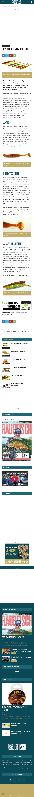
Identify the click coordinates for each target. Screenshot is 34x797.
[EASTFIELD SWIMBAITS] (6, 369)
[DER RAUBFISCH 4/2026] (17, 441)
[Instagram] (14, 780)
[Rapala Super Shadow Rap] (6, 354)
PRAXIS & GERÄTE (6, 6)
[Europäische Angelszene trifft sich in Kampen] (6, 659)
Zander (11, 314)
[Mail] (19, 780)
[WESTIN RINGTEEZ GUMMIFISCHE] (6, 385)
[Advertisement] (17, 27)
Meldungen (14, 661)
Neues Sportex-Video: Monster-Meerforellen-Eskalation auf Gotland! (21, 650)
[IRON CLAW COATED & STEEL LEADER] (17, 694)
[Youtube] (23, 780)
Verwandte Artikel (8, 339)
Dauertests (4, 704)
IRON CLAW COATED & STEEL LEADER (14, 708)
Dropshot (18, 312)
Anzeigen (13, 653)
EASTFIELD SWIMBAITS (18, 367)
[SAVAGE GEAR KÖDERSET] (6, 361)
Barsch (12, 312)
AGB (10, 786)
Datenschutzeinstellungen (26, 786)
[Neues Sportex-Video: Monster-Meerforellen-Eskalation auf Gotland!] (6, 651)
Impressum (4, 786)
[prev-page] (3, 391)
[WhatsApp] (14, 55)
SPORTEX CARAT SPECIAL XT (25, 332)
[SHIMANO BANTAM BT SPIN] (6, 725)
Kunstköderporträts (15, 6)
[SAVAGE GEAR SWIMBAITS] (6, 346)
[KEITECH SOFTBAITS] (6, 377)
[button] (2, 2)
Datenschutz (15, 786)
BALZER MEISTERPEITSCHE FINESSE (20, 731)
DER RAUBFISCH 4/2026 (8, 419)
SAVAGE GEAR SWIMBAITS (19, 344)
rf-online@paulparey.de (23, 768)
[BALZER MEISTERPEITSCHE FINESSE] (6, 733)
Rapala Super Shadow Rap (19, 352)
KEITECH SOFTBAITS (17, 375)
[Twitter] (7, 55)
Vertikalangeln (5, 314)
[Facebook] (3, 55)
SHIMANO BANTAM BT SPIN (18, 723)
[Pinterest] (11, 55)
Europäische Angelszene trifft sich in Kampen (21, 658)
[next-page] (5, 391)
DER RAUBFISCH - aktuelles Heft (8, 634)
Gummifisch (24, 312)
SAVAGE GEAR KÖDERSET (9, 331)
